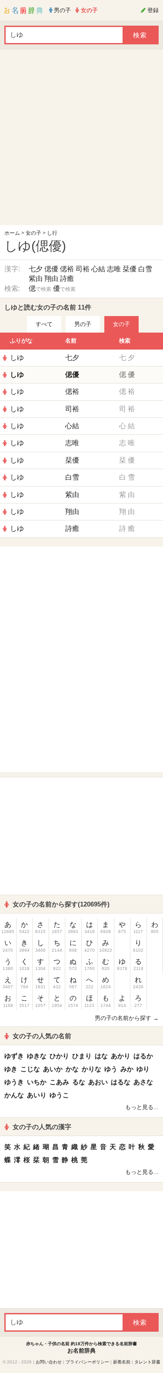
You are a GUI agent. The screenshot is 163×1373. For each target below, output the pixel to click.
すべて (44, 324)
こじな (30, 1069)
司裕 (83, 269)
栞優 (129, 269)
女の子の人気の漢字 (42, 1126)
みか (126, 1069)
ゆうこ (59, 1095)
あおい (98, 1082)
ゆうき (14, 1082)
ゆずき (14, 1056)
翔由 (51, 278)
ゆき (10, 1069)
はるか (143, 1056)
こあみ (59, 1082)
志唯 (114, 269)
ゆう (110, 1069)
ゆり (143, 1069)
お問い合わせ (49, 1362)
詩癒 (67, 278)
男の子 (82, 324)
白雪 (145, 269)
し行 (52, 233)
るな (78, 1082)
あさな (143, 1082)
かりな (91, 1069)
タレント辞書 (147, 1362)
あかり (120, 1056)
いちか (37, 1082)
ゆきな (37, 1056)
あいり (37, 1095)
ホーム (12, 233)
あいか (53, 1069)
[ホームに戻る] (23, 10)
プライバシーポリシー (87, 1362)
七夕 (36, 269)
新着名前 (121, 1362)
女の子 (33, 233)
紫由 (36, 278)
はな (101, 1056)
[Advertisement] (81, 139)
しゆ (17, 357)
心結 (98, 269)
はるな (120, 1082)
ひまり (82, 1056)
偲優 (51, 269)
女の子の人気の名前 (42, 1036)
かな (72, 1069)
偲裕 (67, 269)
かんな (14, 1095)
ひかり (59, 1056)
